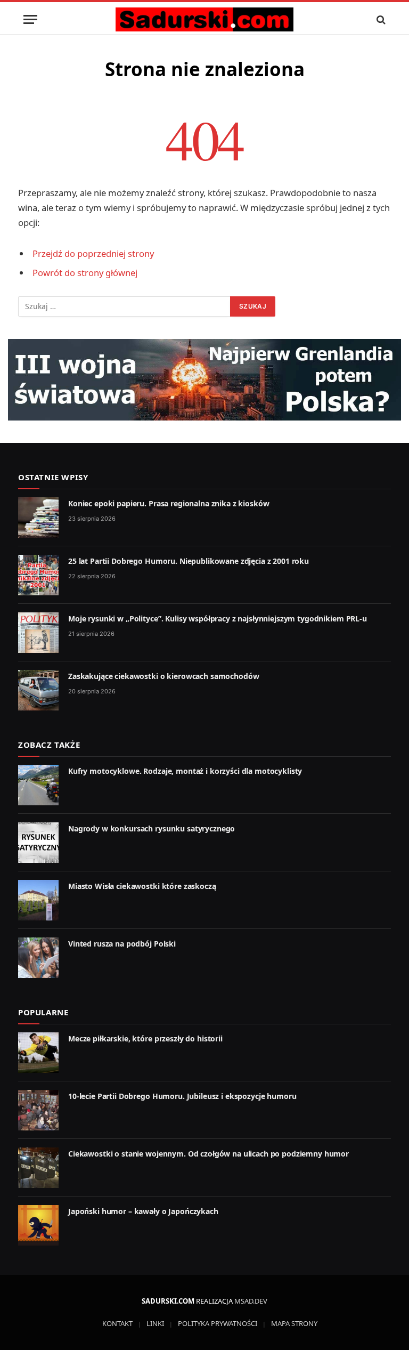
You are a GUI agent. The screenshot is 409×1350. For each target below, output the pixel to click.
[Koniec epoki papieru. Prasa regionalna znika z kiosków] (38, 517)
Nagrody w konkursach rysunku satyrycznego (151, 828)
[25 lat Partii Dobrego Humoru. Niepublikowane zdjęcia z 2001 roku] (38, 575)
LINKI (155, 1323)
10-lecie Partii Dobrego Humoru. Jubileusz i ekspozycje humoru (182, 1096)
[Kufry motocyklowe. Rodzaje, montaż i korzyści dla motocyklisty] (38, 785)
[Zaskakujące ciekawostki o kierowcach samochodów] (38, 690)
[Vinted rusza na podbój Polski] (38, 957)
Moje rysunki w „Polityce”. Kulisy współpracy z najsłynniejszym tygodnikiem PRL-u (217, 618)
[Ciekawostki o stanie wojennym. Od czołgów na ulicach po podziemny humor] (38, 1167)
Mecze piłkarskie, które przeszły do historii (145, 1038)
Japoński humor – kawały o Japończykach (143, 1211)
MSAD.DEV (250, 1301)
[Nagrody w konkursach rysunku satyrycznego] (38, 842)
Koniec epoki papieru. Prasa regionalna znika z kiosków (168, 503)
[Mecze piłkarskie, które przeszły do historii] (38, 1052)
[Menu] (30, 19)
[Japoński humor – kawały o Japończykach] (38, 1225)
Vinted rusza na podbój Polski (122, 944)
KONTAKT (117, 1323)
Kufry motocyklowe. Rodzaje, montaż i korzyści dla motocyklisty (185, 771)
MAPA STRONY (294, 1323)
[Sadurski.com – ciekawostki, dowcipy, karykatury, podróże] (204, 19)
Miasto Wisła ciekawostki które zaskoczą (142, 886)
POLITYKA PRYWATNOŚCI (217, 1323)
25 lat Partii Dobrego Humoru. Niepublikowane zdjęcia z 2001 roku (188, 561)
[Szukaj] (380, 19)
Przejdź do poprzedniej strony (93, 253)
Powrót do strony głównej (84, 272)
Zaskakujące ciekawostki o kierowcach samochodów (163, 676)
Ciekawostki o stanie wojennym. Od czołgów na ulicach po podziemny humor (208, 1154)
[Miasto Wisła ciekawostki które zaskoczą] (38, 900)
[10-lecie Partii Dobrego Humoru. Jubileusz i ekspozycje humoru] (38, 1110)
